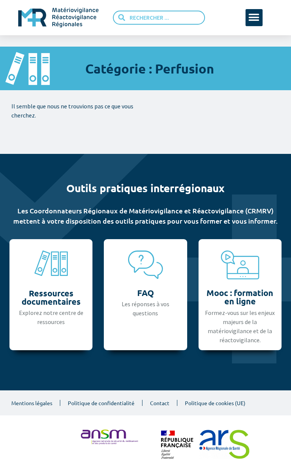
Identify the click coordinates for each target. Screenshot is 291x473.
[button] (254, 17)
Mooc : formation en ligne (240, 297)
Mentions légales (31, 402)
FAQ (145, 293)
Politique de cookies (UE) (215, 402)
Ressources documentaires (51, 297)
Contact (159, 402)
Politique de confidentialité (101, 402)
